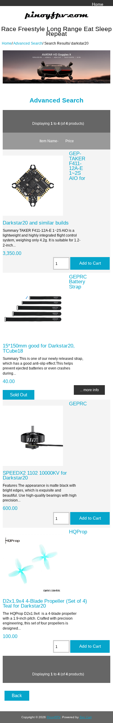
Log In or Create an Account (76, 10)
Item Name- (48, 141)
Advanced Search (27, 43)
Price (69, 141)
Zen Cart (86, 717)
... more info (89, 390)
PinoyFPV (53, 717)
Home (97, 4)
